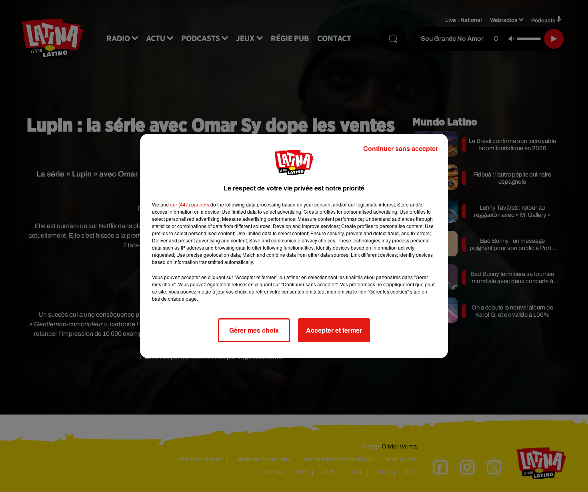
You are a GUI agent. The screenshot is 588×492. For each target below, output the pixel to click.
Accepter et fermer (334, 330)
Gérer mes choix (254, 330)
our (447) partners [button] (189, 204)
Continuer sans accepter (400, 148)
